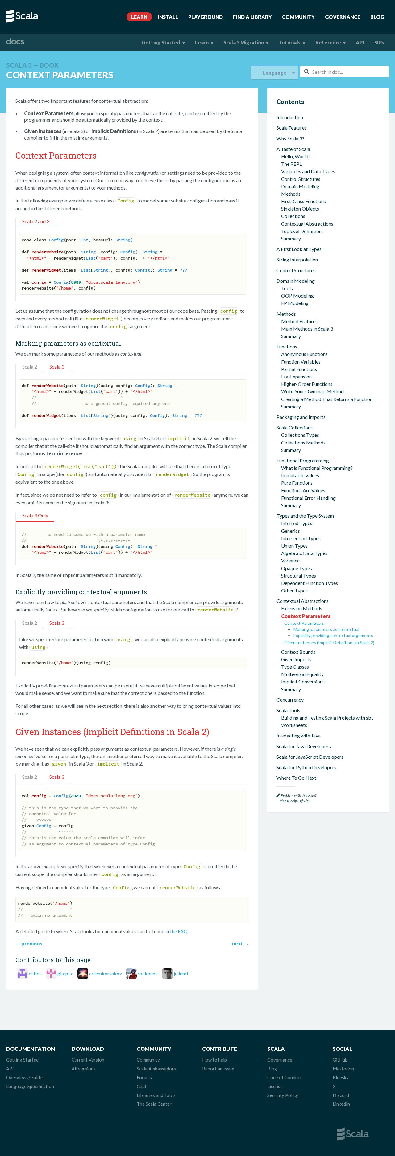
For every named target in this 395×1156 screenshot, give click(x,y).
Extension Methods (301, 608)
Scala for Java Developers (303, 746)
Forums (144, 1077)
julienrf (181, 973)
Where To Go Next (296, 778)
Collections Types (300, 435)
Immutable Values (300, 475)
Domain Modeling (300, 186)
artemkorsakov (105, 973)
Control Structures (300, 179)
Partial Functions (299, 369)
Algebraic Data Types (304, 553)
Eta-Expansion (296, 376)
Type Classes (295, 667)
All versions (84, 1068)
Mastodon (343, 1068)
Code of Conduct (284, 1077)
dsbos (35, 973)
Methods (291, 194)
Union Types (294, 546)
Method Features (299, 321)
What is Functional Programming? (317, 468)
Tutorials (290, 42)
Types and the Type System (305, 516)
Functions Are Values (303, 490)
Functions (286, 346)
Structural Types (298, 575)
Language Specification (30, 1086)
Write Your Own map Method (312, 391)
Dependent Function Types (309, 583)
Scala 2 (29, 366)
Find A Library (252, 17)
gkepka (65, 973)
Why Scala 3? (290, 138)
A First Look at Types (299, 249)
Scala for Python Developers (306, 767)
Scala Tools (288, 710)
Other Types (294, 590)
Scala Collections (294, 427)
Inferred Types (296, 523)
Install (168, 17)
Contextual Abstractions (307, 224)
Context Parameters (306, 616)
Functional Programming (302, 460)
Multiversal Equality (302, 674)
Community (298, 17)
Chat (142, 1086)
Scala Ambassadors (156, 1068)
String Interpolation (297, 259)
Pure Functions (297, 483)
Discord (341, 1095)
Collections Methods (303, 442)
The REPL (291, 164)
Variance (290, 560)
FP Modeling (295, 303)
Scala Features (291, 128)
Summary (291, 238)
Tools (287, 288)
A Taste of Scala (293, 149)
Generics (290, 531)
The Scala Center (154, 1104)
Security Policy (282, 1095)
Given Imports (296, 659)
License (275, 1086)
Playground (205, 17)
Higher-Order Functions (306, 384)
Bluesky (341, 1077)
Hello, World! (295, 156)
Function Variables (301, 362)
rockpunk (148, 973)
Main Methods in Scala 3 (307, 329)
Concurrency (290, 700)
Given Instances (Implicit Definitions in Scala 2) (329, 642)
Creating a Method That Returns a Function (326, 399)
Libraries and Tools (156, 1095)
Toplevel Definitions (302, 231)
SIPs (379, 42)
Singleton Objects (300, 208)
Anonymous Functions (304, 354)
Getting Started (161, 42)
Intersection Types (301, 538)
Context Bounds (298, 652)
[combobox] (344, 71)
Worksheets (294, 725)
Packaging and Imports (301, 417)
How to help (214, 1059)
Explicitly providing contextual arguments (333, 635)
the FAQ (179, 931)
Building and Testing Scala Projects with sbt (327, 717)
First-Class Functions (303, 201)
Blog (377, 17)
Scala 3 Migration (243, 42)
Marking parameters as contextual (326, 629)
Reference (328, 42)
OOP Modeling (297, 295)
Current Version (88, 1059)
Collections (293, 216)
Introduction (289, 117)
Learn (139, 17)
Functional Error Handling (308, 498)
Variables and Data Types (308, 171)
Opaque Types (296, 568)
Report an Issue (218, 1068)
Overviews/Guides (25, 1077)
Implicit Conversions (303, 681)
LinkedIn (341, 1104)
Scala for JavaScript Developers (309, 757)
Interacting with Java (298, 735)
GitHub (340, 1059)
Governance (342, 17)
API (360, 42)
